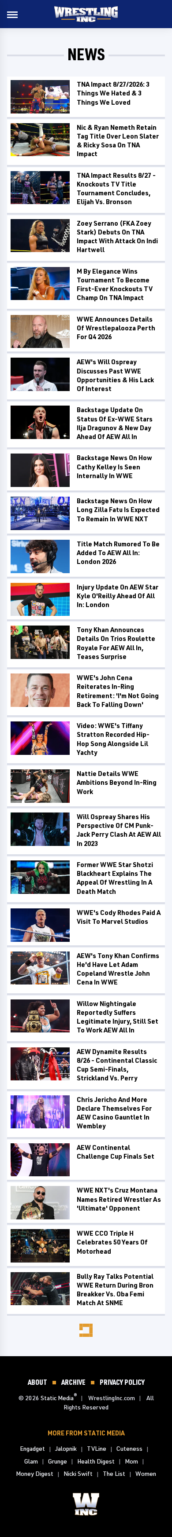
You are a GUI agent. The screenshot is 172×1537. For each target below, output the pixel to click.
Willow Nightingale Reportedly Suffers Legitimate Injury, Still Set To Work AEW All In (117, 1017)
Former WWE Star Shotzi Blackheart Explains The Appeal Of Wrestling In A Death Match (115, 878)
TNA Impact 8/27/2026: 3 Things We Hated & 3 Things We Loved (113, 93)
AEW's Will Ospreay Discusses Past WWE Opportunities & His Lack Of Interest (115, 375)
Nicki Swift (78, 1473)
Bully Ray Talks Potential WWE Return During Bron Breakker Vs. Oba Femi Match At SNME (115, 1289)
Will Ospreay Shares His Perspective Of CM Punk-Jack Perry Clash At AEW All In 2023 (119, 830)
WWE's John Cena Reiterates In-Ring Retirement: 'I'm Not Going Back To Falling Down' (118, 691)
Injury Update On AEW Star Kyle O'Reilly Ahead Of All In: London (117, 596)
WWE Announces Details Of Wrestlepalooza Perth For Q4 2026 (116, 328)
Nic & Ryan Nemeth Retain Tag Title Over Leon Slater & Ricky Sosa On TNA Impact (118, 140)
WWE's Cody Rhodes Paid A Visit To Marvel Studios (119, 917)
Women (145, 1473)
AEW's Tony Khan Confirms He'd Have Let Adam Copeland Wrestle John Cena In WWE (118, 969)
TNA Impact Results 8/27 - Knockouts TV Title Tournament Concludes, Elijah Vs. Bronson (116, 188)
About (37, 1382)
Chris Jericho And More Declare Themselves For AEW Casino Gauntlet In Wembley (114, 1113)
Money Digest (34, 1473)
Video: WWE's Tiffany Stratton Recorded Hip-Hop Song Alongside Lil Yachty (113, 739)
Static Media (57, 1398)
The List (114, 1473)
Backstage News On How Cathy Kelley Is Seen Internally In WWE (114, 467)
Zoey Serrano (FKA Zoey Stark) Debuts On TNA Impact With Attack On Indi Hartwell (117, 236)
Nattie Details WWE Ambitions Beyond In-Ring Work (117, 782)
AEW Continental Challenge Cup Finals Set (115, 1151)
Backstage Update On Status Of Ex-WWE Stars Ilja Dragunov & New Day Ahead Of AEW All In (115, 423)
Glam (31, 1461)
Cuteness (129, 1448)
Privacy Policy (122, 1382)
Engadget (32, 1448)
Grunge (57, 1461)
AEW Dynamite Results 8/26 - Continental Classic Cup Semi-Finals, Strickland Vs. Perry (117, 1065)
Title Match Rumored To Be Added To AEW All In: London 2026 (118, 553)
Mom (131, 1461)
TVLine (96, 1448)
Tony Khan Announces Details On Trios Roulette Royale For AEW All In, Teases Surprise (116, 643)
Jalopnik (66, 1448)
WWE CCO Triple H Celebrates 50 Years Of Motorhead (112, 1242)
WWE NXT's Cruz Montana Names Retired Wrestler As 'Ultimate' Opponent (119, 1199)
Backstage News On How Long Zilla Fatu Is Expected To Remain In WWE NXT (118, 510)
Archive (73, 1382)
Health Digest (96, 1461)
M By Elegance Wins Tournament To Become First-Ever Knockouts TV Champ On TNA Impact (115, 284)
